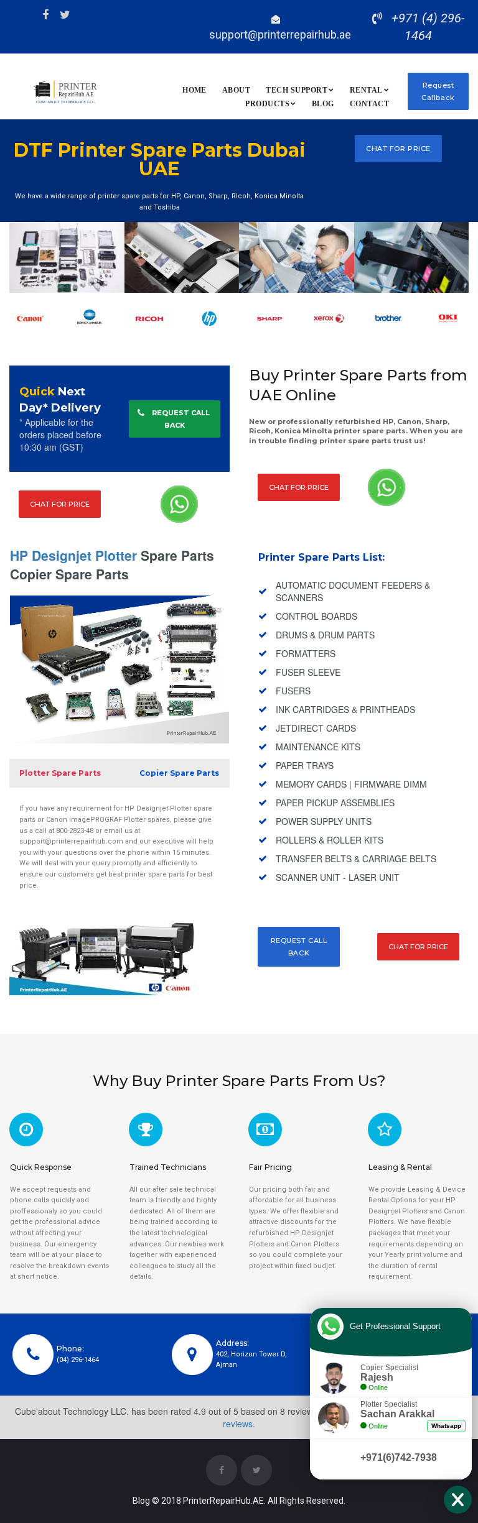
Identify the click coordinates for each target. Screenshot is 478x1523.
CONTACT (369, 103)
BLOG (323, 103)
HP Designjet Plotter (73, 555)
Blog (141, 1501)
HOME (194, 90)
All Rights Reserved (305, 1501)
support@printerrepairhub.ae (280, 34)
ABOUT (236, 90)
